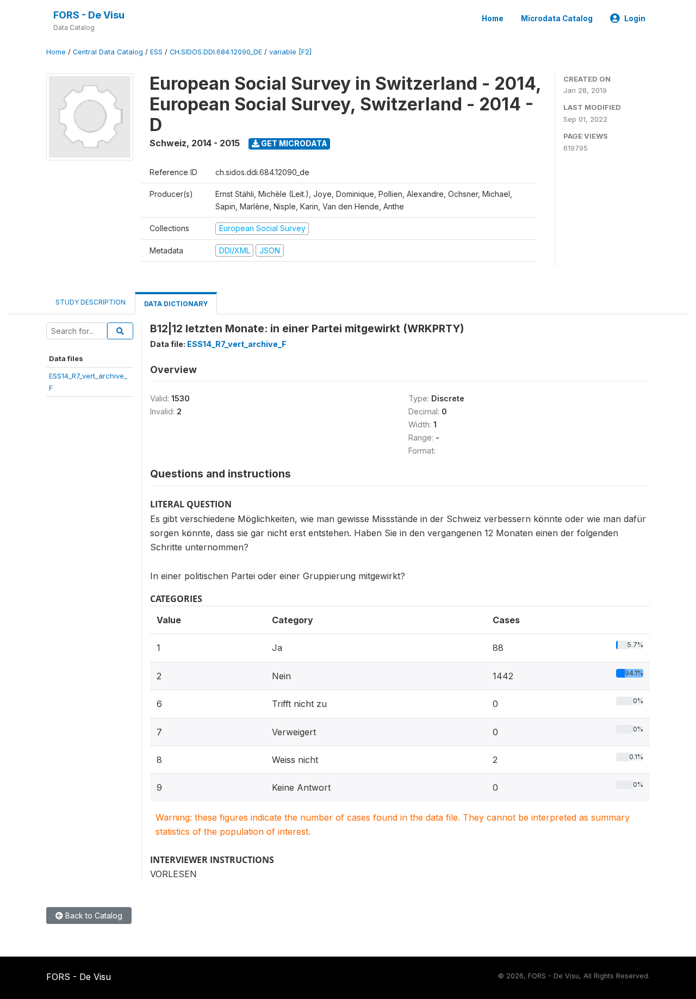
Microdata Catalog (557, 18)
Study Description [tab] (90, 302)
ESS (156, 52)
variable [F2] (290, 52)
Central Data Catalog (108, 52)
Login (634, 18)
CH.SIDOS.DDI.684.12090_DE (216, 52)
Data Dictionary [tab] (176, 304)
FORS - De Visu (89, 15)
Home (493, 18)
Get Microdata (293, 143)
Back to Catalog (92, 915)
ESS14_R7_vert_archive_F (237, 344)
